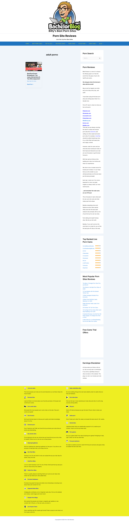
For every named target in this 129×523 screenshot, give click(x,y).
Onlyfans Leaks (60, 43)
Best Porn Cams (37, 43)
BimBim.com (86, 125)
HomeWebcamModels (88, 246)
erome (84, 251)
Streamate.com (87, 113)
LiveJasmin (85, 255)
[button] (29, 44)
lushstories (93, 131)
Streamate (85, 258)
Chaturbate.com (87, 118)
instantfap (97, 136)
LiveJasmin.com (87, 115)
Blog (100, 43)
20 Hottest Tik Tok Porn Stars (90, 307)
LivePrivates (86, 263)
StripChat (85, 268)
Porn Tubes (92, 43)
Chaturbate (85, 253)
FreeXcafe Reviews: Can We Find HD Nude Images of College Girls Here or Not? (92, 315)
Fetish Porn (81, 43)
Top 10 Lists (48, 43)
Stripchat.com (86, 111)
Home (27, 43)
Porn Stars (71, 43)
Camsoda (85, 265)
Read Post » (30, 84)
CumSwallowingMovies (88, 248)
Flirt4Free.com (87, 120)
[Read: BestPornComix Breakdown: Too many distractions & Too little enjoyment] (34, 66)
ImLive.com (86, 123)
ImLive (84, 260)
